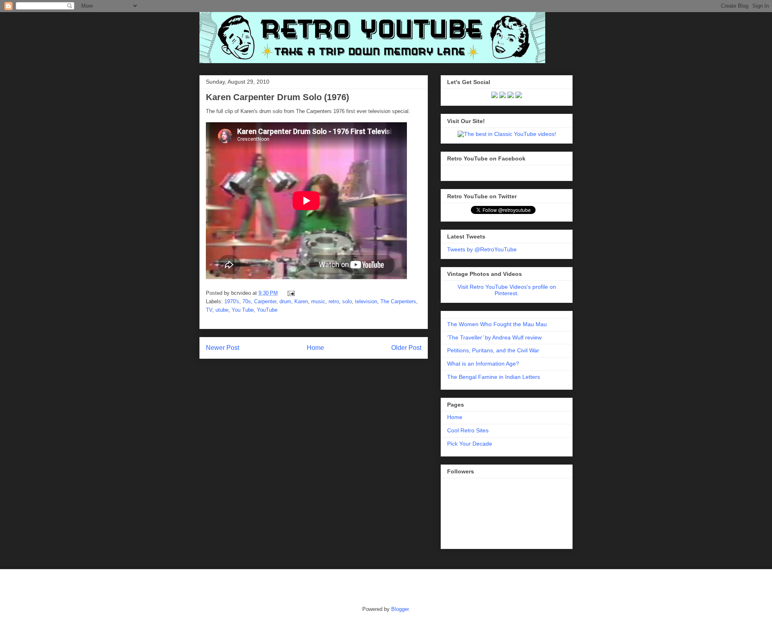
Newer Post (222, 347)
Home (315, 347)
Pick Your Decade (469, 443)
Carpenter (265, 301)
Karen (301, 301)
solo (347, 301)
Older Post (406, 347)
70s (246, 301)
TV (209, 310)
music (318, 301)
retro (334, 301)
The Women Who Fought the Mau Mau (497, 324)
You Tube (243, 310)
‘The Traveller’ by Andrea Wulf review (494, 337)
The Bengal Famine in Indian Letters (493, 377)
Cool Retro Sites (468, 430)
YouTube (267, 310)
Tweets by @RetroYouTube (482, 249)
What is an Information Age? (483, 363)
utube (222, 310)
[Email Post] (290, 293)
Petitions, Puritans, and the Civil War (493, 350)
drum (285, 301)
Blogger (400, 609)
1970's (231, 301)
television (366, 301)
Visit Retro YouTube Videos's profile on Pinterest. (507, 290)
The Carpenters (398, 301)
